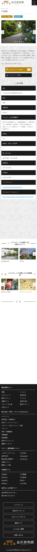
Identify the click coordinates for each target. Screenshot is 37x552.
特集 (3, 392)
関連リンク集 (6, 465)
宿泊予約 (23, 395)
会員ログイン (6, 462)
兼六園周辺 (17, 16)
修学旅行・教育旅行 (8, 419)
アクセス (23, 398)
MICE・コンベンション (10, 422)
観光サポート (24, 404)
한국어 (22, 480)
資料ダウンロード (8, 441)
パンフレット (18, 505)
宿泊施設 (5, 437)
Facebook (23, 459)
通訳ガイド (18, 523)
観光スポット (6, 398)
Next (34, 254)
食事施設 (5, 434)
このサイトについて (8, 453)
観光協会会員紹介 (8, 459)
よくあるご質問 (18, 529)
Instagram (24, 456)
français (4, 477)
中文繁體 (23, 474)
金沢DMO (5, 456)
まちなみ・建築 (6, 16)
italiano (4, 483)
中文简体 (23, 477)
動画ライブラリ (7, 444)
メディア (4, 428)
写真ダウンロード (18, 511)
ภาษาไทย (23, 483)
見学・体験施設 (7, 431)
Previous (2, 254)
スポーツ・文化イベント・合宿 (12, 425)
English (4, 474)
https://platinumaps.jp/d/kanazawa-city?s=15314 (18, 197)
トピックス (5, 416)
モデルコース (6, 395)
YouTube (23, 453)
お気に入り (5, 407)
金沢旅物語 (13, 2)
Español (4, 480)
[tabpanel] (18, 31)
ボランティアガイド (18, 517)
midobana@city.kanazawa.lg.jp (12, 187)
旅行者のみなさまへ (8, 495)
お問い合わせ (18, 535)
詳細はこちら (9, 255)
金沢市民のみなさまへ (9, 492)
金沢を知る (24, 401)
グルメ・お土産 (7, 404)
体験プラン (5, 401)
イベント (23, 392)
